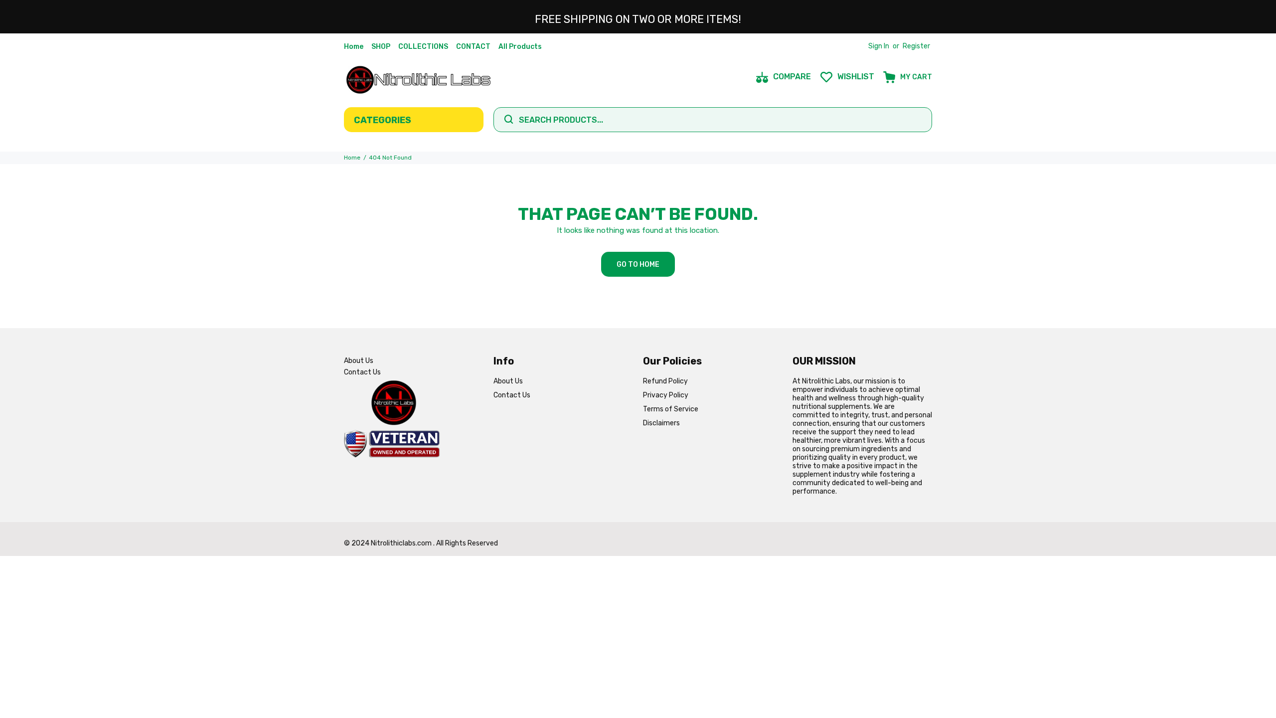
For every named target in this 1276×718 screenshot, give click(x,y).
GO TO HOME (638, 264)
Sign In (878, 46)
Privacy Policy (665, 395)
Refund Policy (665, 381)
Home (352, 157)
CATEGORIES (382, 120)
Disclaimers (661, 423)
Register (916, 46)
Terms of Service (670, 409)
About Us (358, 361)
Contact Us (362, 372)
